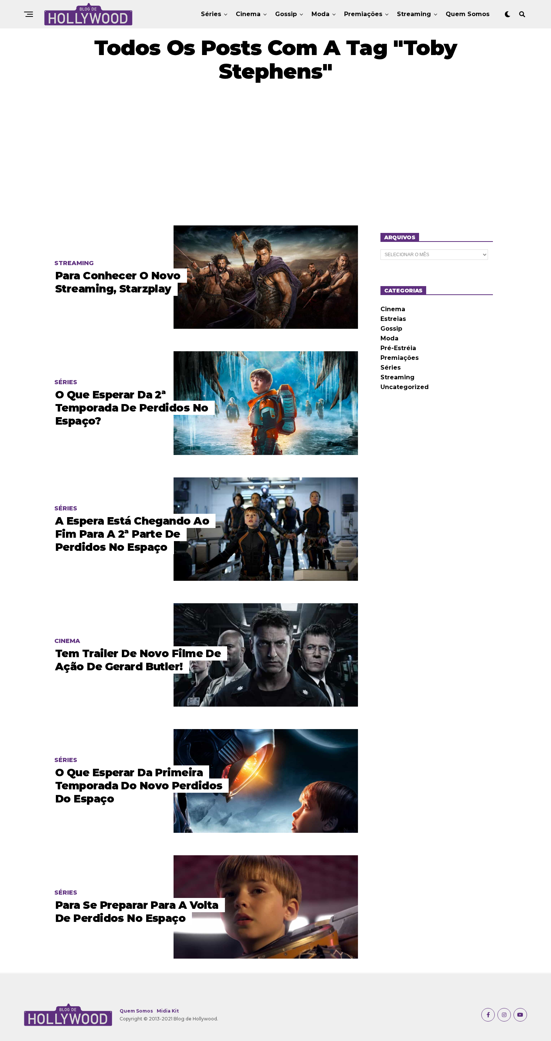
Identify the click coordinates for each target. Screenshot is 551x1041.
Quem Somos (468, 14)
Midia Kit (168, 1011)
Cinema (248, 14)
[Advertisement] (275, 154)
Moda (320, 14)
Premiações (363, 14)
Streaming (414, 14)
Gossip (286, 14)
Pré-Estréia (398, 348)
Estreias (393, 318)
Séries (211, 14)
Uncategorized (404, 387)
